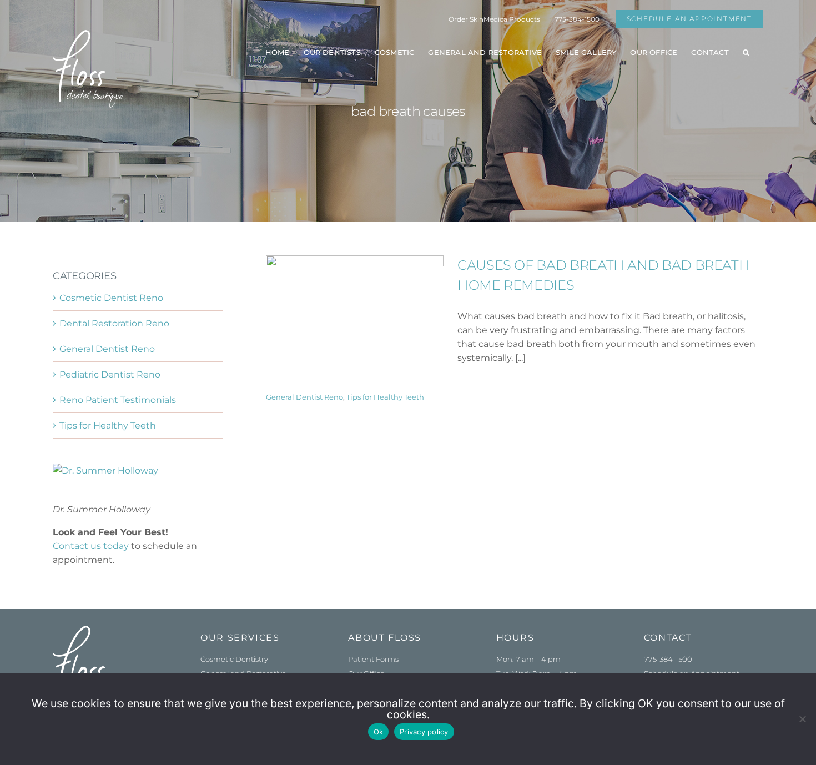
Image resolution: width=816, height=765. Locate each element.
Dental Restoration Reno (114, 323)
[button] (746, 52)
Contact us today (91, 546)
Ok (379, 731)
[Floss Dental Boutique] (88, 630)
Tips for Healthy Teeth (385, 396)
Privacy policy (424, 731)
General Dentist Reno (304, 396)
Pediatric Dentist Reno (109, 374)
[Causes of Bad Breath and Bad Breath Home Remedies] (355, 311)
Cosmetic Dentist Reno (111, 298)
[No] (802, 718)
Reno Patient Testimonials (117, 400)
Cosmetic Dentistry (234, 659)
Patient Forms (373, 659)
